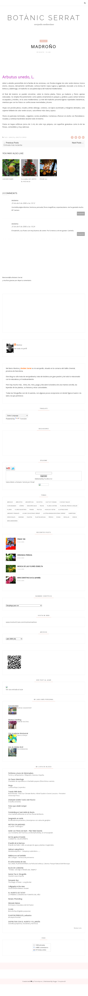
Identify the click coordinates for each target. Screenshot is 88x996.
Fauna (42, 505)
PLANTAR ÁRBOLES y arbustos (20, 915)
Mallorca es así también (17, 855)
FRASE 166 (21, 539)
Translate (23, 419)
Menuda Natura (14, 903)
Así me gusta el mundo (16, 837)
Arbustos (19, 502)
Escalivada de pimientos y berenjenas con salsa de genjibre (29, 820)
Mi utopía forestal (14, 917)
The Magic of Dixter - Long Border (20, 882)
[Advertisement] (19, 313)
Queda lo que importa (16, 876)
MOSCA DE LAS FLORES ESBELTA (30, 566)
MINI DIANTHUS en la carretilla (28, 578)
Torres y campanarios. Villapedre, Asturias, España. (26, 775)
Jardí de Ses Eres (23, 722)
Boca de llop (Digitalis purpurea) (19, 911)
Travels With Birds (15, 792)
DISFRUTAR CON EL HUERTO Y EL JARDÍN (24, 922)
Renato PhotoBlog (15, 899)
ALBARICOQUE (7, 179)
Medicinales (11, 517)
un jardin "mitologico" (15, 826)
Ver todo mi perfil (20, 348)
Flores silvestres (20, 509)
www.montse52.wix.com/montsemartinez (21, 622)
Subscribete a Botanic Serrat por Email (20, 482)
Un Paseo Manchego (16, 779)
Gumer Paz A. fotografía (17, 874)
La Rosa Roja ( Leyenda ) (16, 787)
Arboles (44, 41)
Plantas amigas (40, 517)
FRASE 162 (43, 179)
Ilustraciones (63, 509)
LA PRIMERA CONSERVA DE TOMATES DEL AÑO (24, 895)
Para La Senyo (22, 735)
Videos (74, 517)
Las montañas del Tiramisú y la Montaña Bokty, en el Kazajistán (30, 833)
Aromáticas (29, 502)
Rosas (58, 517)
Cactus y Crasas (50, 502)
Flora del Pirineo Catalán (68, 505)
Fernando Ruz (13, 880)
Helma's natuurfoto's (16, 849)
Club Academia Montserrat (18, 733)
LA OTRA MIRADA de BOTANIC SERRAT (54, 513)
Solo (9, 808)
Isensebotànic (13, 706)
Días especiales (32, 505)
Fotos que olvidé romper (17, 806)
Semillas (66, 517)
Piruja (10, 785)
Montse (42, 52)
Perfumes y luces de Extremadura (20, 773)
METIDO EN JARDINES (16, 824)
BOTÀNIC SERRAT (44, 18)
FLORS (10, 909)
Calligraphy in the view (16, 886)
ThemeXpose (38, 981)
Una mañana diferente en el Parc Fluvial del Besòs (26, 814)
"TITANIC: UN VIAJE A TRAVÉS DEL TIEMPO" (22, 870)
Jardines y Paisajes (13, 513)
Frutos (39, 509)
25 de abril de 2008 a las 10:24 (23, 226)
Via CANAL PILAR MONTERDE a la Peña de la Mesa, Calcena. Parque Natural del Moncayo (39, 864)
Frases (31, 509)
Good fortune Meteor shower (18, 888)
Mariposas (72, 513)
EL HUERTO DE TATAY (16, 893)
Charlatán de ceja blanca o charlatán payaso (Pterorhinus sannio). (31, 781)
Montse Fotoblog (14, 720)
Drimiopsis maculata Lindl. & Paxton (21, 905)
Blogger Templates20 (59, 981)
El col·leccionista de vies (17, 862)
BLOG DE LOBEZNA (15, 868)
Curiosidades (11, 505)
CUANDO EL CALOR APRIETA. (18, 839)
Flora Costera (52, 505)
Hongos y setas (50, 509)
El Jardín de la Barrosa (16, 843)
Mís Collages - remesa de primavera (21, 857)
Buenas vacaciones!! (24, 708)
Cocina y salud (65, 502)
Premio (51, 517)
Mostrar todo (78, 928)
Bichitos (39, 502)
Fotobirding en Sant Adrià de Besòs (21, 812)
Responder (81, 213)
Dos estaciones (22, 749)
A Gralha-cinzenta (14, 802)
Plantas (29, 517)
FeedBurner (48, 479)
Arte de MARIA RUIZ (15, 747)
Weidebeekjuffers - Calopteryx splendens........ (24, 851)
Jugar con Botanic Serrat (31, 513)
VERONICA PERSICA (24, 555)
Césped (21, 505)
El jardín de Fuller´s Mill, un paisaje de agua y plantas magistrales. (31, 845)
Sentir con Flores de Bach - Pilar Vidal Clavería (25, 831)
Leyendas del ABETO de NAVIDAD (28, 180)
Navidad (21, 517)
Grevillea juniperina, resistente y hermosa (23, 923)
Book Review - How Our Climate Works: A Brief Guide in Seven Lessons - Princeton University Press (37, 794)
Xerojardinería (12, 521)
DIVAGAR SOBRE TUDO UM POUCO (21, 800)
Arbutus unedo (20, 137)
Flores (9, 509)
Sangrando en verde (15, 818)
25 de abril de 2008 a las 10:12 (23, 203)
